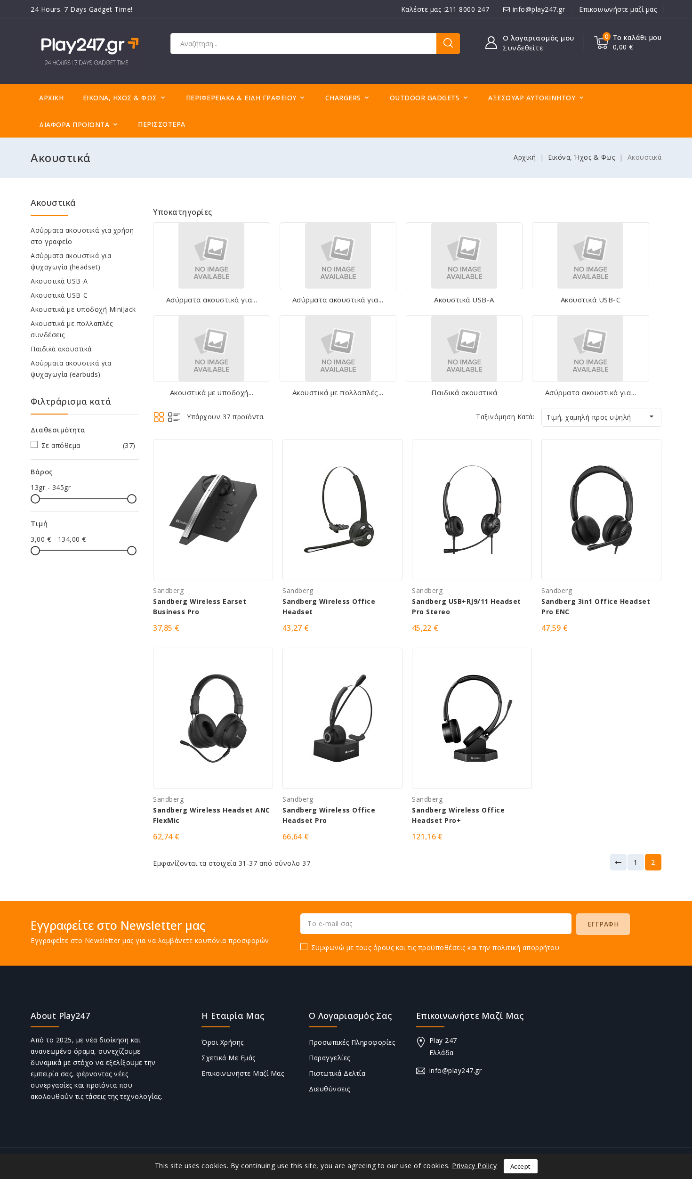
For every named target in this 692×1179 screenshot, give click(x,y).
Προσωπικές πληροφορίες (352, 1042)
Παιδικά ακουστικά (61, 348)
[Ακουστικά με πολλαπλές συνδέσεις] (338, 348)
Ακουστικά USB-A (59, 280)
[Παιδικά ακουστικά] (464, 348)
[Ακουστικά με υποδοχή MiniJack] (211, 348)
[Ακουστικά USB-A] (464, 255)
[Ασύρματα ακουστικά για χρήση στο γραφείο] (211, 255)
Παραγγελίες (329, 1057)
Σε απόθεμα (88, 445)
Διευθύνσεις (329, 1088)
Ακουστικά (53, 202)
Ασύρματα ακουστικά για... (211, 299)
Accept (520, 1166)
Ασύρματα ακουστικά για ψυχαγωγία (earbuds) (71, 368)
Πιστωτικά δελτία (337, 1073)
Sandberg (168, 590)
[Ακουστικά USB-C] (590, 255)
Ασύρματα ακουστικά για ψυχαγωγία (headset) (71, 261)
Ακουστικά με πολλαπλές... (338, 392)
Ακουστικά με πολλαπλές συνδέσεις (72, 329)
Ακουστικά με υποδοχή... (212, 392)
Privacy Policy (474, 1165)
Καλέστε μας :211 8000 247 (445, 9)
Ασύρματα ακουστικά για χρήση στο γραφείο (82, 236)
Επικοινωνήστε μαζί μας (618, 9)
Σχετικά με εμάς (228, 1057)
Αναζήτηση (448, 43)
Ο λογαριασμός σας (350, 1015)
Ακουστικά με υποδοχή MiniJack (83, 309)
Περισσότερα (161, 124)
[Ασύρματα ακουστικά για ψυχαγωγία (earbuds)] (590, 348)
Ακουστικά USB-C (59, 295)
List (174, 417)
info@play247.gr (539, 9)
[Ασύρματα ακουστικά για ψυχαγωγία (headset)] (338, 255)
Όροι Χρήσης (222, 1042)
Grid (159, 417)
